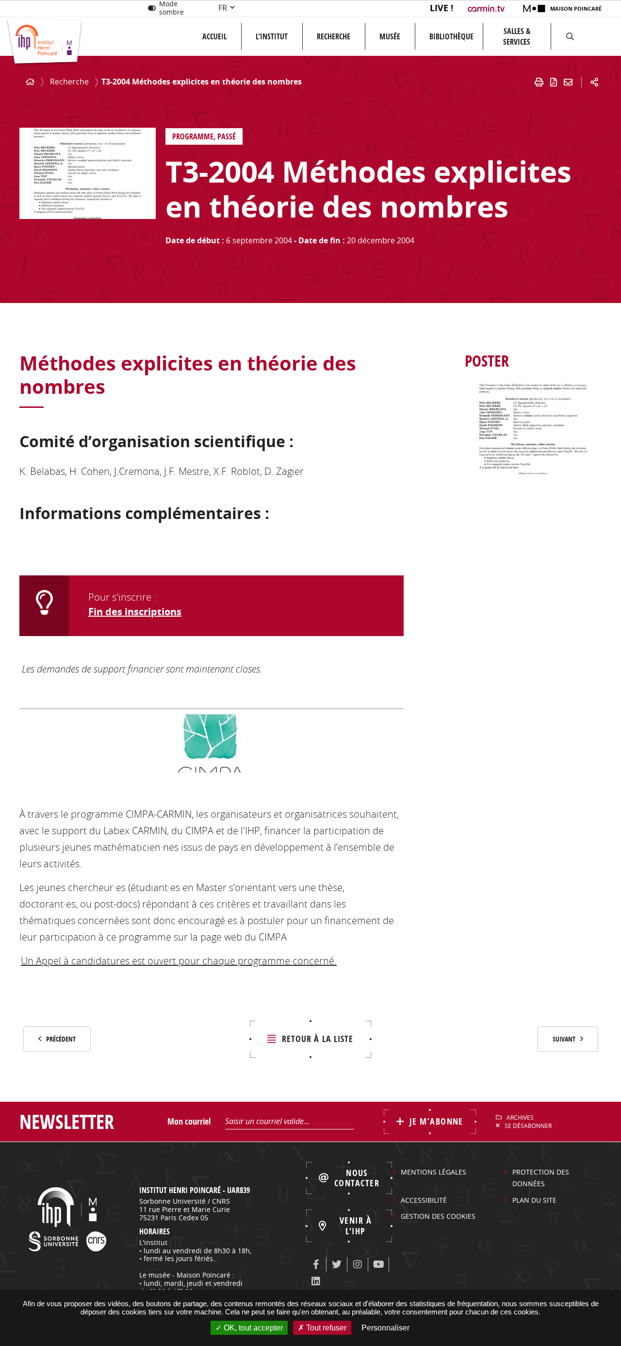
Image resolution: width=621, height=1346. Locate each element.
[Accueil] (30, 81)
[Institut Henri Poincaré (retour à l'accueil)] (44, 42)
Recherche (333, 36)
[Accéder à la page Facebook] (316, 1264)
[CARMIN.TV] (487, 8)
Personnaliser (385, 1328)
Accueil (214, 36)
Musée (389, 36)
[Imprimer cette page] (539, 82)
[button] (570, 36)
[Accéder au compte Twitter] (336, 1264)
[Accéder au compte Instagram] (357, 1264)
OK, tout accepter (252, 1328)
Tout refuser (325, 1328)
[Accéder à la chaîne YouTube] (378, 1264)
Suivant (564, 1038)
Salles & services (516, 36)
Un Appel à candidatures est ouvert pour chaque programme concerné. (179, 960)
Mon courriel (189, 1121)
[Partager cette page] (594, 82)
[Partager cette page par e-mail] (568, 82)
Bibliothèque (451, 36)
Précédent (61, 1038)
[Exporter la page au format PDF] (553, 82)
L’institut (272, 36)
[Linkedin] (316, 1281)
